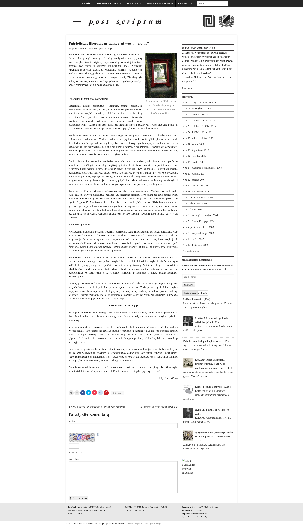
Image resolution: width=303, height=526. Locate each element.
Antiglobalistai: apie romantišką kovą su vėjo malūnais (97, 406)
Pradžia (86, 3)
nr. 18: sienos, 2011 (194, 144)
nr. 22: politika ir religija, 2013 (200, 120)
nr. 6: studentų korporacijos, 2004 (201, 215)
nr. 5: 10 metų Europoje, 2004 (200, 221)
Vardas (72, 420)
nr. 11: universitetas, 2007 (197, 185)
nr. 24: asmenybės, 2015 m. (198, 108)
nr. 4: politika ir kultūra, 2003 (199, 227)
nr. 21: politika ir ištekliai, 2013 (200, 126)
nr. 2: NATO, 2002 (194, 239)
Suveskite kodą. (76, 452)
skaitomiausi (189, 293)
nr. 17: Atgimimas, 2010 (197, 150)
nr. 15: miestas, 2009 (195, 161)
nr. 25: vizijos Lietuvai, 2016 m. (200, 102)
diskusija (202, 293)
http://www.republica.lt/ (135, 510)
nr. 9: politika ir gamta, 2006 (199, 197)
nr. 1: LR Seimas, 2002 (196, 244)
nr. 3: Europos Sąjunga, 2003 (199, 233)
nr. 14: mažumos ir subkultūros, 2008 (203, 167)
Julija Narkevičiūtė (78, 48)
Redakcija (133, 3)
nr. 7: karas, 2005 (193, 209)
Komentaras (74, 459)
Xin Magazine (91, 523)
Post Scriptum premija (160, 3)
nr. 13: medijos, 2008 (195, 173)
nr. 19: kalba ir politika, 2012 (199, 138)
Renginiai (183, 3)
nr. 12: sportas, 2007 (195, 179)
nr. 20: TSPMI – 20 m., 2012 (199, 132)
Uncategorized (192, 250)
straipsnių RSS (105, 523)
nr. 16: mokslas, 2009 (195, 155)
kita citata (187, 88)
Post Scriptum (78, 523)
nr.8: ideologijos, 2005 (99, 48)
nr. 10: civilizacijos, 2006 (197, 191)
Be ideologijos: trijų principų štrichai (158, 406)
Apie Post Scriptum (107, 3)
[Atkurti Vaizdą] (98, 434)
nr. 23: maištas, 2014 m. (196, 114)
